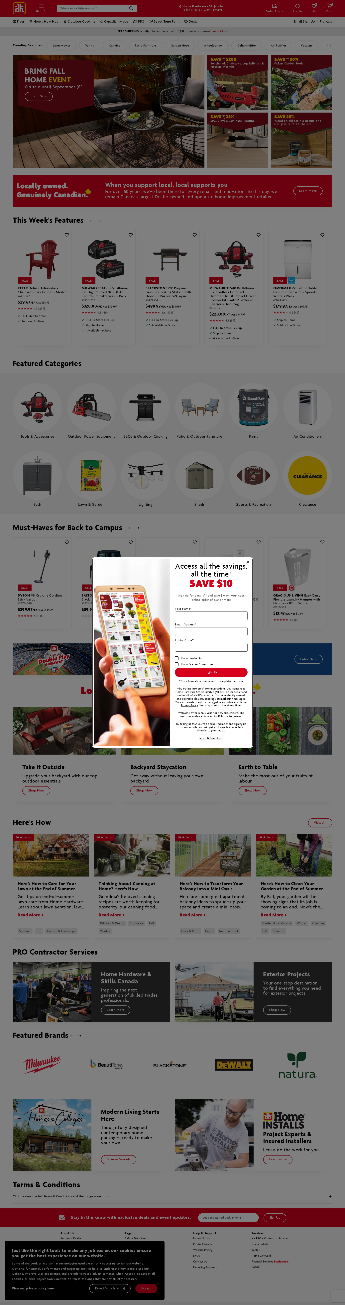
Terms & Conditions (211, 738)
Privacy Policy (189, 705)
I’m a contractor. (192, 658)
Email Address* (185, 624)
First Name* (183, 609)
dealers (198, 699)
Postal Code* (184, 640)
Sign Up (211, 672)
